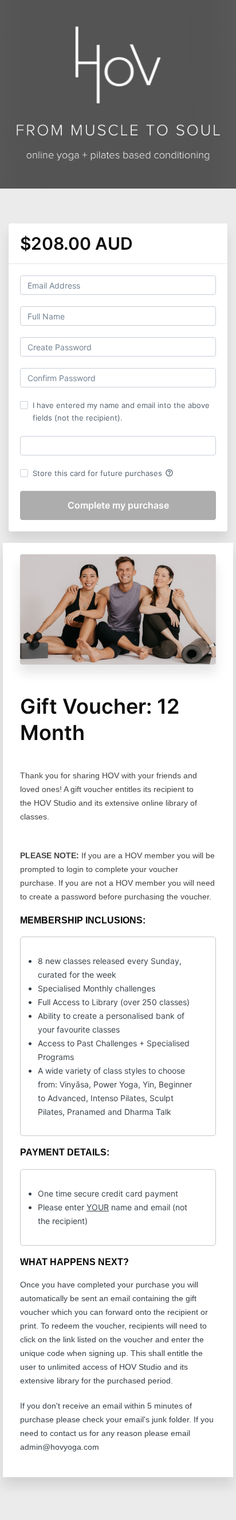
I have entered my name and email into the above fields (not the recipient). (121, 411)
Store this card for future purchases (103, 473)
